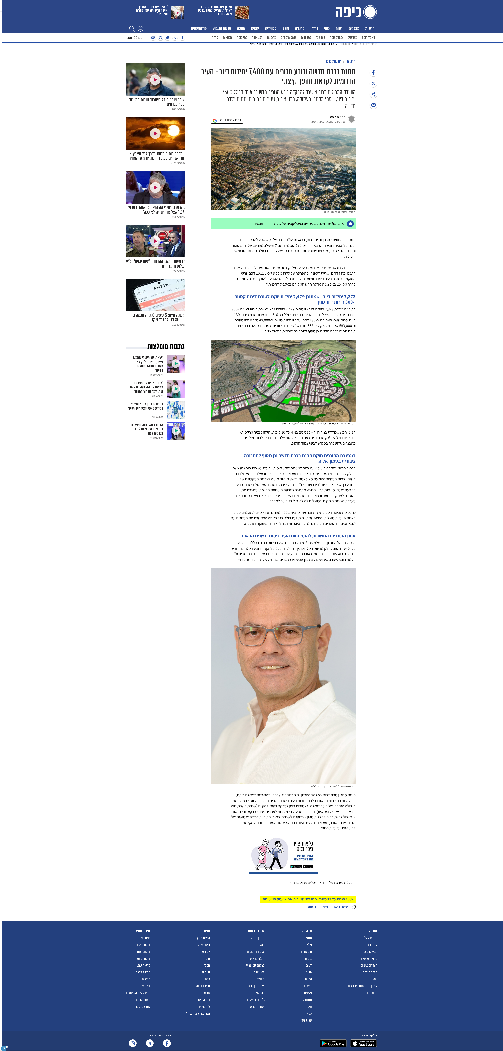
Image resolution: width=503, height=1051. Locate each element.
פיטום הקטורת (142, 999)
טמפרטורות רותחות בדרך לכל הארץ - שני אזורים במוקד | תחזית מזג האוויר (157, 156)
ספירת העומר (202, 986)
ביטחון (308, 958)
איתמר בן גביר (256, 986)
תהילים (146, 979)
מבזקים (354, 28)
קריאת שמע (143, 965)
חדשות (369, 28)
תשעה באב (203, 999)
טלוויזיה (270, 28)
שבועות (206, 992)
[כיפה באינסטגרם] (160, 37)
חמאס (261, 944)
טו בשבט (205, 972)
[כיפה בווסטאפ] (167, 37)
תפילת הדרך (143, 972)
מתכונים (271, 37)
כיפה (355, 12)
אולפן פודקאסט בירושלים (362, 986)
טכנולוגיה (306, 1020)
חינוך (309, 1006)
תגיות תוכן (371, 992)
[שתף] (373, 72)
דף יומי (146, 986)
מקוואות (227, 37)
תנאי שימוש (370, 951)
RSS (375, 979)
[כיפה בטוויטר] (174, 37)
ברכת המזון (143, 944)
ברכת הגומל (143, 958)
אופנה (241, 28)
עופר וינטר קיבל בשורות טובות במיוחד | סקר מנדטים (156, 102)
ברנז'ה (300, 28)
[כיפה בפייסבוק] (182, 37)
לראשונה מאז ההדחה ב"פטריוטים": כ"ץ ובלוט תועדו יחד (155, 263)
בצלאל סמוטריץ (255, 965)
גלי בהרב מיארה (255, 999)
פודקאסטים (199, 28)
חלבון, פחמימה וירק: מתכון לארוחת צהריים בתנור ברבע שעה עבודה (215, 10)
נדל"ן (314, 28)
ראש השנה (204, 944)
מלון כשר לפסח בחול (198, 1013)
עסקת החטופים (256, 951)
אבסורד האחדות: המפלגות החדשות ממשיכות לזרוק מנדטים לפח (146, 429)
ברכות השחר (143, 951)
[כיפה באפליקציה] (333, 1043)
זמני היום (306, 37)
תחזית (308, 938)
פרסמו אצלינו (369, 938)
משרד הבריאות (256, 1006)
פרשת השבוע (222, 28)
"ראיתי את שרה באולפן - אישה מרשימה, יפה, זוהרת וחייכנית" (152, 10)
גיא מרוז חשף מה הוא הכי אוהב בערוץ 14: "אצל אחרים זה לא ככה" (156, 209)
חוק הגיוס (259, 992)
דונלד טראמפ (257, 958)
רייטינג (261, 979)
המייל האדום (370, 972)
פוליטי (308, 944)
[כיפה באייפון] (363, 1043)
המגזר (308, 979)
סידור (215, 37)
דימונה (312, 907)
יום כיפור (205, 951)
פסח (207, 979)
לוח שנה (320, 37)
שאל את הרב (288, 37)
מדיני (309, 972)
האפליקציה (368, 37)
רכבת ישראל (341, 907)
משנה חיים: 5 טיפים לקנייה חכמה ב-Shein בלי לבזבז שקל (158, 317)
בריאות (308, 986)
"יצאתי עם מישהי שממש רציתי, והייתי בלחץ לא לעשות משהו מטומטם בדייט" (148, 364)
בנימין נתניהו (257, 938)
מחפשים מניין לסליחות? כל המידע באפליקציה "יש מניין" (145, 406)
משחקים (352, 37)
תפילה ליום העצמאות (138, 992)
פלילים (308, 992)
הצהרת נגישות (369, 965)
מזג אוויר (257, 37)
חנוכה (207, 965)
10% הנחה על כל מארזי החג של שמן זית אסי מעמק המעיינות (308, 899)
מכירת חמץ (203, 938)
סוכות (207, 958)
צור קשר (372, 944)
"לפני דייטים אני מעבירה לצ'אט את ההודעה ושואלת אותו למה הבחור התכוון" (146, 387)
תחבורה (307, 999)
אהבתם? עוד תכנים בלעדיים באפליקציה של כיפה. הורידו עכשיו (299, 223)
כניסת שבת (336, 37)
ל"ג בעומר (204, 1006)
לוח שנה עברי (142, 1006)
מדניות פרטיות (369, 958)
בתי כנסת (242, 37)
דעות (339, 28)
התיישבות (306, 951)
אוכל (286, 28)
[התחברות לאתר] (140, 29)
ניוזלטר (153, 38)
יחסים (255, 28)
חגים (207, 930)
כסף (327, 28)
